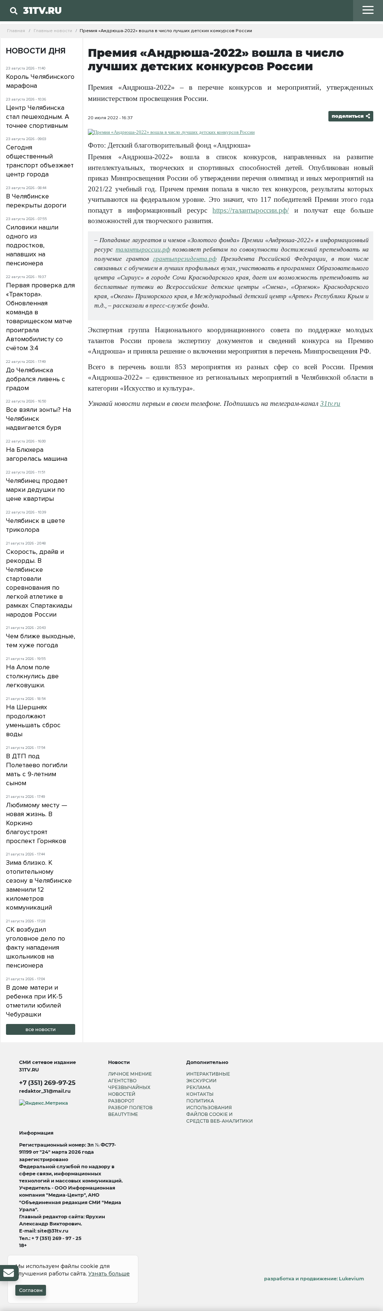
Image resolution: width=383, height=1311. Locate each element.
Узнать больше (109, 1273)
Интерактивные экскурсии (208, 1077)
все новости (40, 1029)
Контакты (200, 1094)
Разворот (121, 1101)
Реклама (198, 1087)
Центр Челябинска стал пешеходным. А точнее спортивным (37, 117)
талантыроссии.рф (143, 249)
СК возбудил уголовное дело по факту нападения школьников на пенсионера (35, 947)
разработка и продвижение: (314, 1278)
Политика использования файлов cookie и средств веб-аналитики (219, 1111)
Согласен (31, 1290)
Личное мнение (130, 1074)
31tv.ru (330, 403)
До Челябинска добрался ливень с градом (35, 379)
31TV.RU (42, 10)
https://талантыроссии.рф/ (250, 210)
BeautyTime (123, 1114)
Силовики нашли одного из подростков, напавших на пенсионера (32, 245)
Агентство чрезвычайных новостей (129, 1087)
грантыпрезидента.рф (185, 258)
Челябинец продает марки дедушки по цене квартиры (37, 489)
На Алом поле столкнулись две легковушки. (32, 676)
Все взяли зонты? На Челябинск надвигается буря (38, 418)
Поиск (108, 26)
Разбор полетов (130, 1107)
